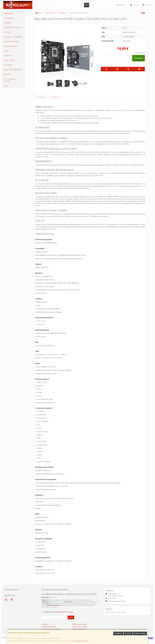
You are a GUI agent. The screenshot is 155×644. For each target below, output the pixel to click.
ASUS (125, 28)
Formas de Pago (79, 629)
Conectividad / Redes (11, 41)
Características (41, 97)
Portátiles (7, 23)
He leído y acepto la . (58, 612)
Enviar (71, 617)
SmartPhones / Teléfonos (13, 27)
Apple (6, 86)
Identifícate (122, 5)
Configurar (118, 633)
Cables (6, 51)
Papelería (7, 74)
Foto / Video (8, 65)
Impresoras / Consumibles (13, 37)
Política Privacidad (49, 627)
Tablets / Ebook (9, 60)
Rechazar (128, 633)
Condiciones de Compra (51, 629)
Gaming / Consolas (10, 46)
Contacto (135, 5)
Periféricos (8, 55)
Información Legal (79, 624)
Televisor (7, 32)
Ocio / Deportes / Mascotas (10, 80)
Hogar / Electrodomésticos (13, 69)
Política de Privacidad (51, 607)
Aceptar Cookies (140, 633)
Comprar (138, 58)
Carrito (147, 5)
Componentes (9, 18)
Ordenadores (9, 13)
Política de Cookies (81, 641)
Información (55, 97)
